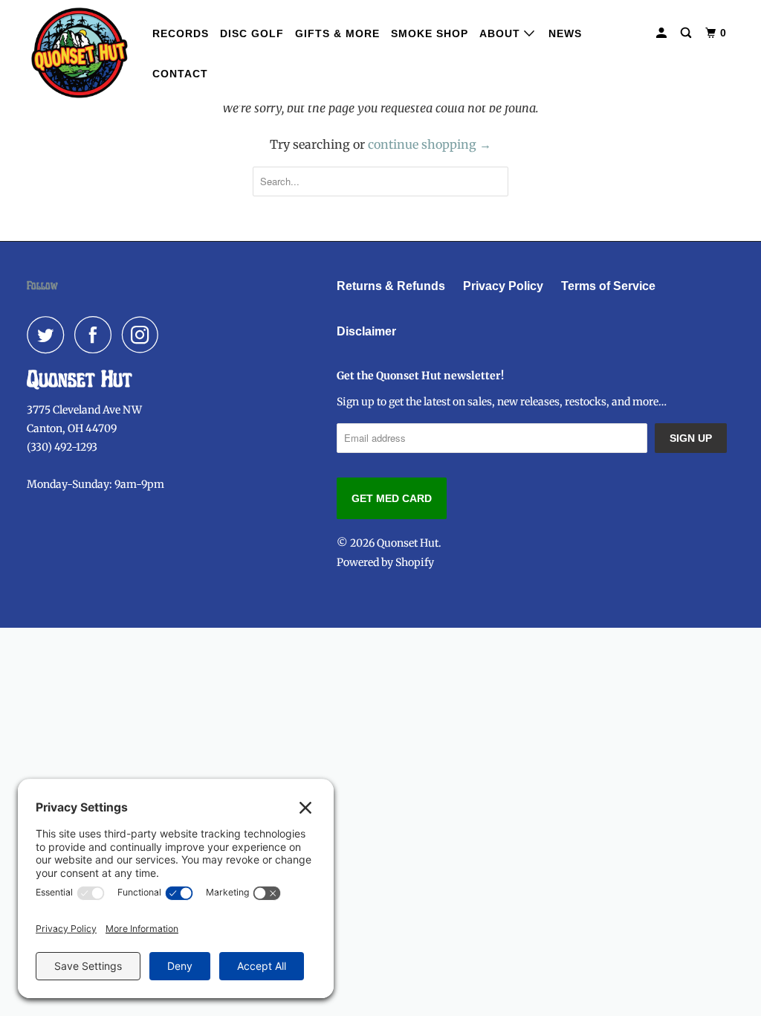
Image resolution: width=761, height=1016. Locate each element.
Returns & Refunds (391, 286)
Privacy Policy (503, 286)
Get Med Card (392, 498)
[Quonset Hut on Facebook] (96, 334)
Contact (180, 74)
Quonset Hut (407, 543)
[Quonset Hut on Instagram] (144, 334)
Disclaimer (366, 331)
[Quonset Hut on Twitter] (49, 334)
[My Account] (663, 33)
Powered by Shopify (385, 562)
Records (180, 33)
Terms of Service (608, 286)
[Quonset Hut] (79, 53)
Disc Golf (252, 33)
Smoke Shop (429, 33)
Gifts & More (337, 33)
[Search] (687, 33)
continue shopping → (429, 144)
